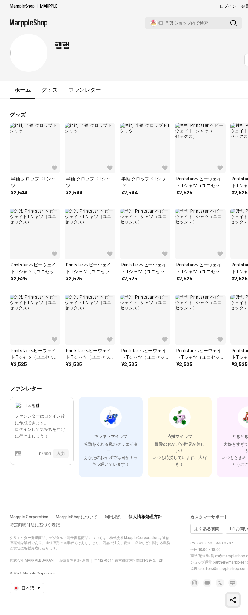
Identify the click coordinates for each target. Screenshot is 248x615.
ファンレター (85, 90)
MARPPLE (49, 6)
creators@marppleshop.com (223, 569)
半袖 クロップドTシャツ (33, 182)
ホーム (23, 90)
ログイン (228, 6)
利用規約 (113, 516)
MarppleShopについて (76, 516)
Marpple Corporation (29, 516)
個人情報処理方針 (145, 516)
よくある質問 (206, 528)
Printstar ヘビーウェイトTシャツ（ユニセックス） (200, 182)
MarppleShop (22, 6)
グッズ (49, 90)
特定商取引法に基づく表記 (35, 524)
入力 (61, 453)
